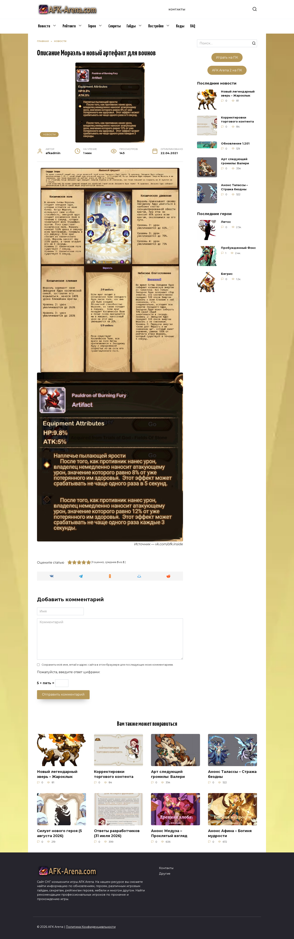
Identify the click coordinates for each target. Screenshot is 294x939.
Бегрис (227, 274)
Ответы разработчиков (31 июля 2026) (117, 833)
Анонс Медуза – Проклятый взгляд (169, 833)
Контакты (177, 9)
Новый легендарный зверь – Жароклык (238, 93)
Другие (164, 873)
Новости (44, 26)
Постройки (155, 26)
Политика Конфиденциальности (91, 927)
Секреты (114, 26)
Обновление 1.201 (235, 143)
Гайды (131, 26)
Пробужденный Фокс (238, 248)
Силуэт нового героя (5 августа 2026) (59, 833)
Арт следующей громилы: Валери (235, 161)
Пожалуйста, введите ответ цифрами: (68, 672)
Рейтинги (69, 26)
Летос (226, 222)
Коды (180, 26)
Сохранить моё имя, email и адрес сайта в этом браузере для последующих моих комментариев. (107, 664)
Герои (92, 26)
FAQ (192, 26)
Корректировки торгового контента (237, 119)
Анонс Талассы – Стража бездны (234, 187)
